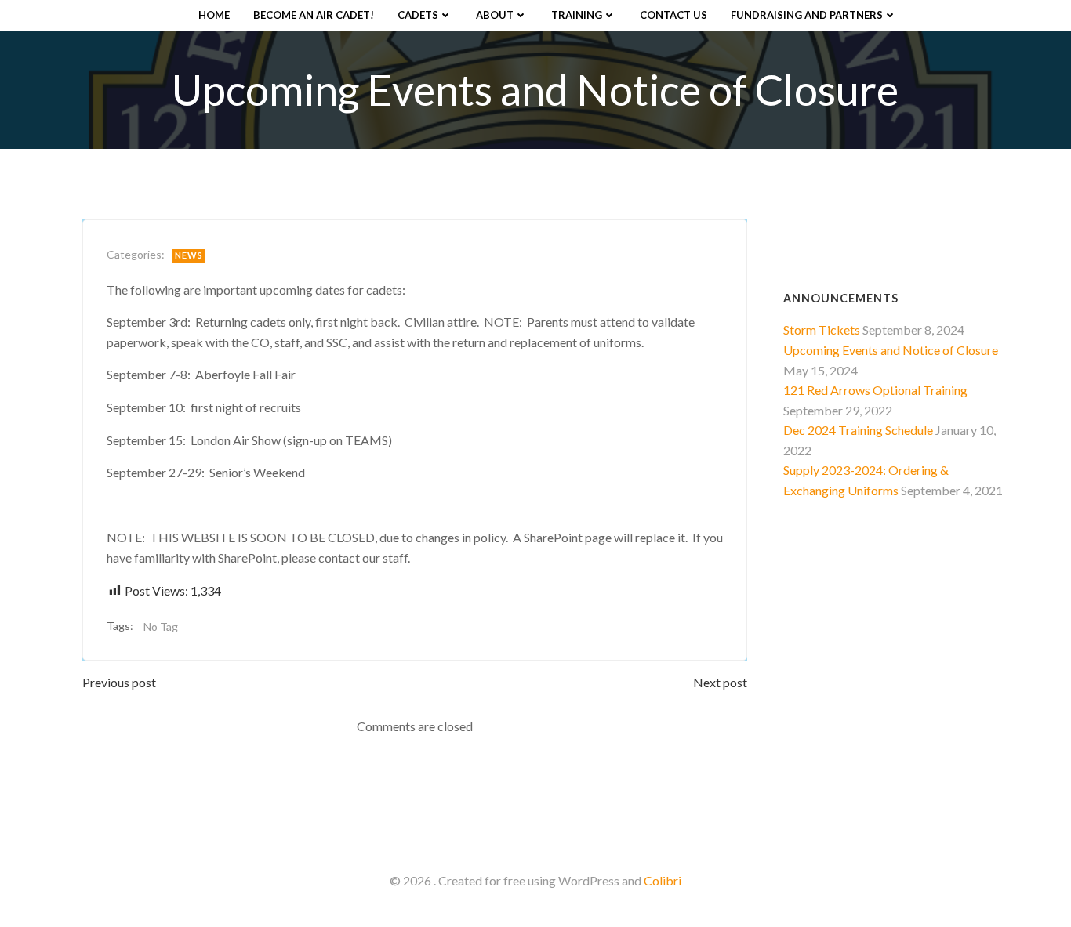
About (495, 15)
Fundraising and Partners (807, 15)
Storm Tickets (821, 329)
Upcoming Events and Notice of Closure (890, 349)
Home (214, 15)
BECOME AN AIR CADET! (313, 15)
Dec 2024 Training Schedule (858, 429)
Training (576, 15)
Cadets (418, 15)
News (189, 255)
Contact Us (673, 15)
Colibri (662, 880)
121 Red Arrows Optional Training (875, 389)
